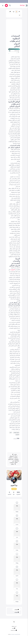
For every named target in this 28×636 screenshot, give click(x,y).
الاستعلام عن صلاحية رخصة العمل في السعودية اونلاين (11, 460)
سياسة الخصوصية (13, 630)
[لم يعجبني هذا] (13, 11)
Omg (17, 563)
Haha (17, 511)
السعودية (12, 269)
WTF (17, 576)
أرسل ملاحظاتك (14, 626)
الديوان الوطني (16, 432)
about (13, 628)
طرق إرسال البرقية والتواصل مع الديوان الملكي (16, 458)
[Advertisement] (14, 26)
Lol (17, 537)
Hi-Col (22, 5)
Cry (17, 588)
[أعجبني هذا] (19, 11)
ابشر (10, 432)
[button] (26, 5)
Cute (17, 550)
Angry (17, 601)
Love (17, 524)
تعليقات (16, 609)
